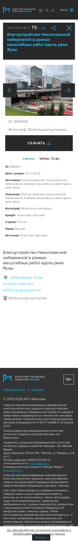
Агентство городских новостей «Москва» (19, 10)
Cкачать (29, 158)
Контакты (38, 389)
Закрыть (69, 28)
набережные (20, 277)
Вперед (68, 90)
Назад (10, 90)
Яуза (38, 277)
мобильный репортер (22, 290)
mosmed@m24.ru (39, 463)
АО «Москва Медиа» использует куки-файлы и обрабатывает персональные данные (39, 532)
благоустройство (18, 283)
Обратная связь (14, 389)
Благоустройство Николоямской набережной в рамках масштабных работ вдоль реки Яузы (38, 42)
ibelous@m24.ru (13, 470)
